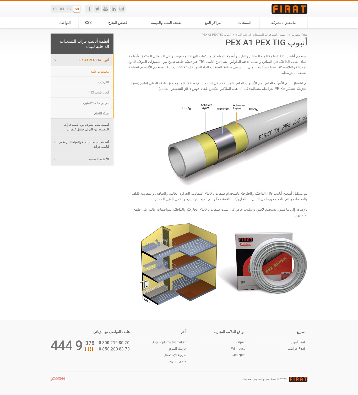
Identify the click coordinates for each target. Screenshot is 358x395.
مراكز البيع (213, 22)
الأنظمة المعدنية (98, 159)
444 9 (67, 345)
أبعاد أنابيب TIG (99, 92)
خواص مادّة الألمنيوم (96, 103)
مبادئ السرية (177, 361)
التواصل (65, 22)
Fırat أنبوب (298, 342)
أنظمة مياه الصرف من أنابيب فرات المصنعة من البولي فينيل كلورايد (86, 127)
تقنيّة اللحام (101, 113)
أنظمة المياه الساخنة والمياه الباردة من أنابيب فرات (83, 144)
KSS (88, 22)
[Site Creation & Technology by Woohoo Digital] (58, 379)
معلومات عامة (100, 71)
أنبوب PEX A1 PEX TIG (93, 60)
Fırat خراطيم (296, 348)
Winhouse (238, 348)
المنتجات (244, 22)
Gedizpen (239, 355)
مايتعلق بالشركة (283, 22)
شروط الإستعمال (175, 355)
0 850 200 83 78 (114, 349)
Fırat (289, 9)
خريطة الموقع (177, 348)
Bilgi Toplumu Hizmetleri (169, 342)
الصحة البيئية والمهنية (166, 22)
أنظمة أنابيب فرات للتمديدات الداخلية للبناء (261, 34)
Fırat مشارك (299, 34)
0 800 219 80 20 (114, 342)
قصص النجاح (117, 22)
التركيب (103, 82)
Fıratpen (240, 342)
